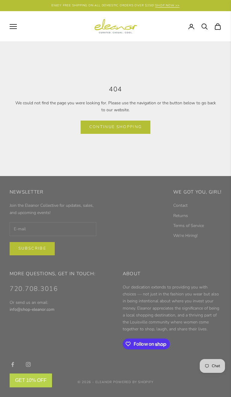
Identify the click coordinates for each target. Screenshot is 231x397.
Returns (180, 216)
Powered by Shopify (133, 382)
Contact (180, 205)
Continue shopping (115, 127)
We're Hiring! (185, 235)
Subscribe (32, 248)
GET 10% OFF (31, 380)
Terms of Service (188, 225)
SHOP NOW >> (167, 5)
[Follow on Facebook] (13, 364)
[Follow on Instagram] (28, 364)
